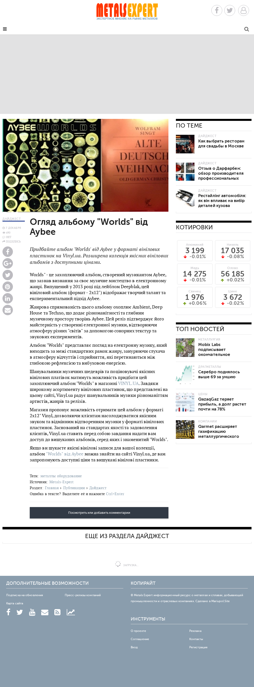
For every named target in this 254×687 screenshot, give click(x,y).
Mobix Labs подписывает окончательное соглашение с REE (216, 352)
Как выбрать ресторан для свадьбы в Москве (221, 143)
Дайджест (98, 487)
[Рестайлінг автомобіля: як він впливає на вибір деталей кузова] (185, 198)
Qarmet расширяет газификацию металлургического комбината (218, 434)
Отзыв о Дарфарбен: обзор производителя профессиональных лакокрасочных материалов (221, 178)
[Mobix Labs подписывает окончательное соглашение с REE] (185, 347)
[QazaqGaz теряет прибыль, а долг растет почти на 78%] (185, 402)
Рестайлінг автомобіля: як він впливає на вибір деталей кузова (222, 200)
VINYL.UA (128, 383)
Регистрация (198, 647)
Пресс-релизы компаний (83, 595)
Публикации (74, 487)
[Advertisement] (127, 74)
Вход (134, 647)
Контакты (196, 639)
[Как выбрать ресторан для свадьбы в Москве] (185, 144)
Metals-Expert (61, 482)
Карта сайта (14, 603)
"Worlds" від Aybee (65, 454)
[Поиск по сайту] (246, 30)
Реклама (195, 631)
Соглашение (140, 639)
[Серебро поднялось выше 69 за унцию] (185, 375)
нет (8, 237)
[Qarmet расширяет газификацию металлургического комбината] (185, 429)
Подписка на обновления (24, 595)
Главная (52, 487)
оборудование (69, 476)
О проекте (138, 631)
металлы (48, 476)
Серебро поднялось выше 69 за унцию (219, 374)
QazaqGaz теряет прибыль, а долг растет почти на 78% (222, 404)
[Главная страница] (127, 13)
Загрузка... (131, 565)
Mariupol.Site (220, 601)
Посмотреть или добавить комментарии (99, 513)
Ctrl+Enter (115, 493)
